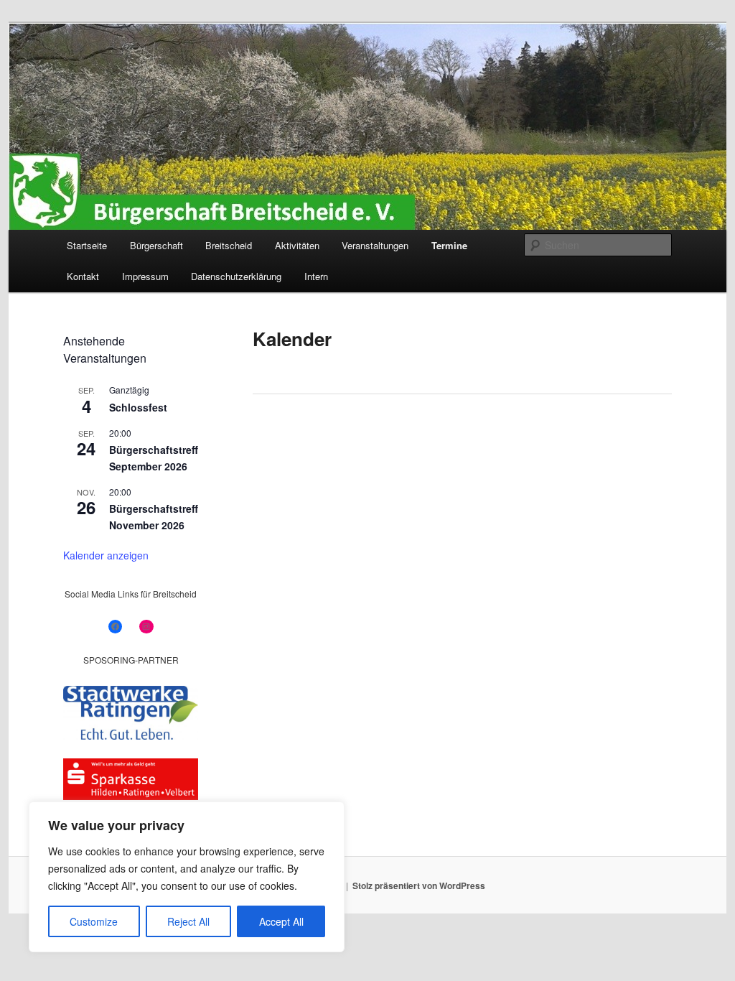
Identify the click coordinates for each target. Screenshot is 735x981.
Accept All (281, 921)
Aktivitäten (297, 245)
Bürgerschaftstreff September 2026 (153, 457)
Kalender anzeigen (106, 555)
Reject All (188, 921)
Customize (94, 921)
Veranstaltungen (375, 245)
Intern (316, 276)
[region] (187, 876)
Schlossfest (138, 407)
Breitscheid (228, 245)
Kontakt (83, 276)
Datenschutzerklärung (236, 276)
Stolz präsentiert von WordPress (418, 885)
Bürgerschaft (156, 245)
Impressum (145, 276)
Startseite (87, 245)
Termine (449, 245)
